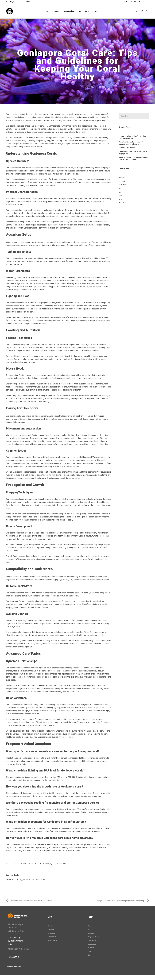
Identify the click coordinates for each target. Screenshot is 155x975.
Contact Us (92, 940)
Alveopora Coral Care (127, 148)
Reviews (91, 933)
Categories (69, 11)
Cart (89, 955)
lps (120, 192)
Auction (57, 11)
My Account (128, 2)
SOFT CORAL (52, 940)
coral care (73, 864)
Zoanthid (122, 203)
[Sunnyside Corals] (9, 11)
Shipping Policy (93, 937)
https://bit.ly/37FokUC (18, 949)
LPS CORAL (52, 937)
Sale (87, 11)
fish (120, 188)
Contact (95, 11)
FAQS (90, 929)
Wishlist (137, 2)
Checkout (146, 2)
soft (120, 195)
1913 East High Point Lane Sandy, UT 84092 (16, 927)
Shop (45, 11)
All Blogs (66, 864)
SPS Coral (51, 933)
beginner (122, 181)
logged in (23, 879)
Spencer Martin (55, 864)
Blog (79, 11)
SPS (120, 199)
